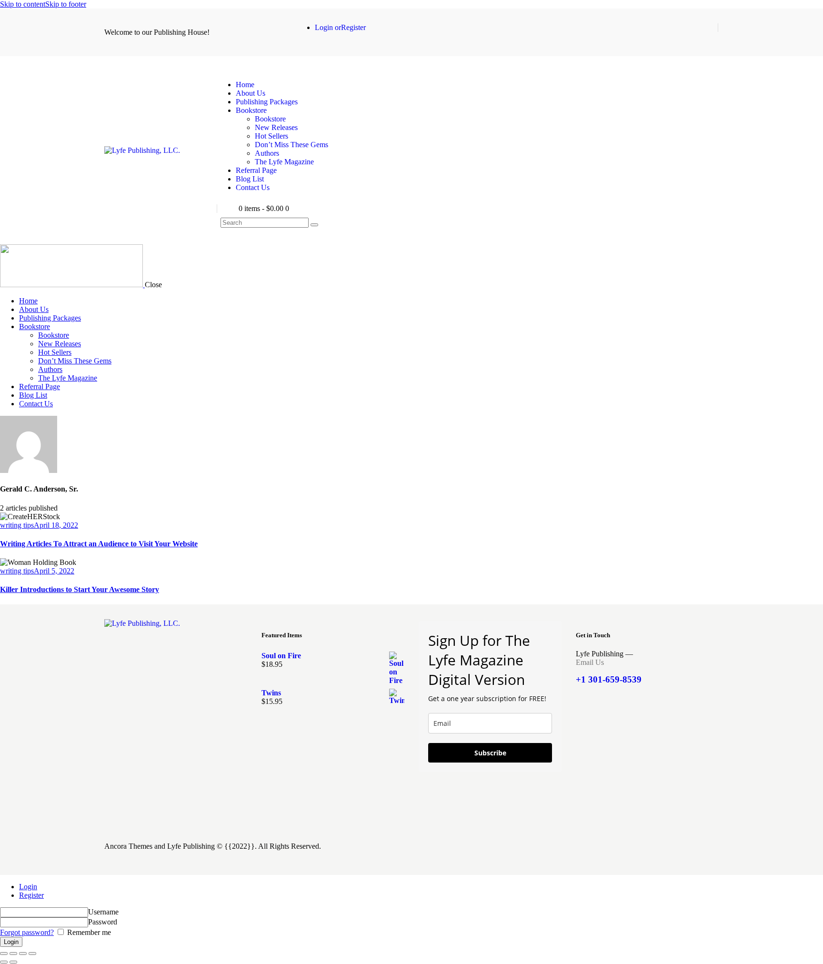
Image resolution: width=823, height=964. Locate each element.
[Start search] (314, 224)
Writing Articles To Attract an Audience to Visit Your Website (99, 544)
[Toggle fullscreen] (13, 953)
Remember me (88, 932)
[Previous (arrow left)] (4, 962)
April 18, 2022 (56, 525)
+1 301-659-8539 (609, 679)
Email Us (590, 662)
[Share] (23, 953)
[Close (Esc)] (32, 953)
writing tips (17, 525)
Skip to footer (65, 4)
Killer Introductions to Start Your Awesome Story (79, 589)
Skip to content (22, 4)
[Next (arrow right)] (13, 962)
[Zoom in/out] (4, 953)
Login (28, 887)
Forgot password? (27, 932)
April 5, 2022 (54, 571)
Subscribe (490, 752)
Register (31, 895)
